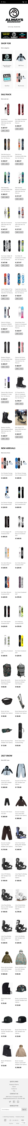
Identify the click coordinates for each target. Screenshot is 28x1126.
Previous (2, 35)
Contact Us (14, 1088)
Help (14, 1091)
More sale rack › (5, 99)
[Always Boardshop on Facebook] (14, 1102)
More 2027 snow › (5, 760)
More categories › (5, 48)
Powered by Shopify (20, 1116)
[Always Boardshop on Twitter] (10, 1102)
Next (26, 35)
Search (14, 1086)
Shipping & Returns (14, 1084)
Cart (25, 2)
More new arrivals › (6, 453)
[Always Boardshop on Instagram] (18, 1102)
